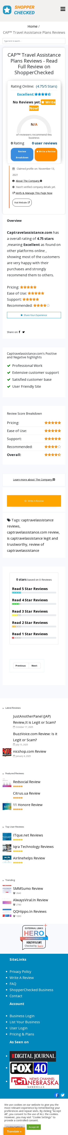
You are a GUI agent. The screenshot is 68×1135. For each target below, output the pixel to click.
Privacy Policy (20, 971)
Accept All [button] (34, 1127)
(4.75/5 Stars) (46, 86)
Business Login (22, 1016)
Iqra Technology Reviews (33, 846)
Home (32, 26)
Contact (16, 996)
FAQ (13, 983)
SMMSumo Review (28, 888)
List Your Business (25, 1022)
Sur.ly (40, 946)
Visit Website (20, 202)
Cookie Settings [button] (14, 1127)
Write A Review (35, 500)
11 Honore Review (28, 804)
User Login (19, 1028)
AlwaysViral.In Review (30, 900)
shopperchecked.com (34, 938)
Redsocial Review (26, 781)
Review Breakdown (22, 154)
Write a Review (46, 151)
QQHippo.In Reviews (30, 911)
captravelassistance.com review (33, 532)
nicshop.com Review (29, 751)
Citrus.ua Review (26, 793)
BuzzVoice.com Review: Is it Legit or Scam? (35, 736)
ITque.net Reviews (28, 835)
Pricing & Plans (22, 1034)
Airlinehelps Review (29, 858)
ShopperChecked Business (31, 989)
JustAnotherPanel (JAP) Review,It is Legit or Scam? (34, 719)
